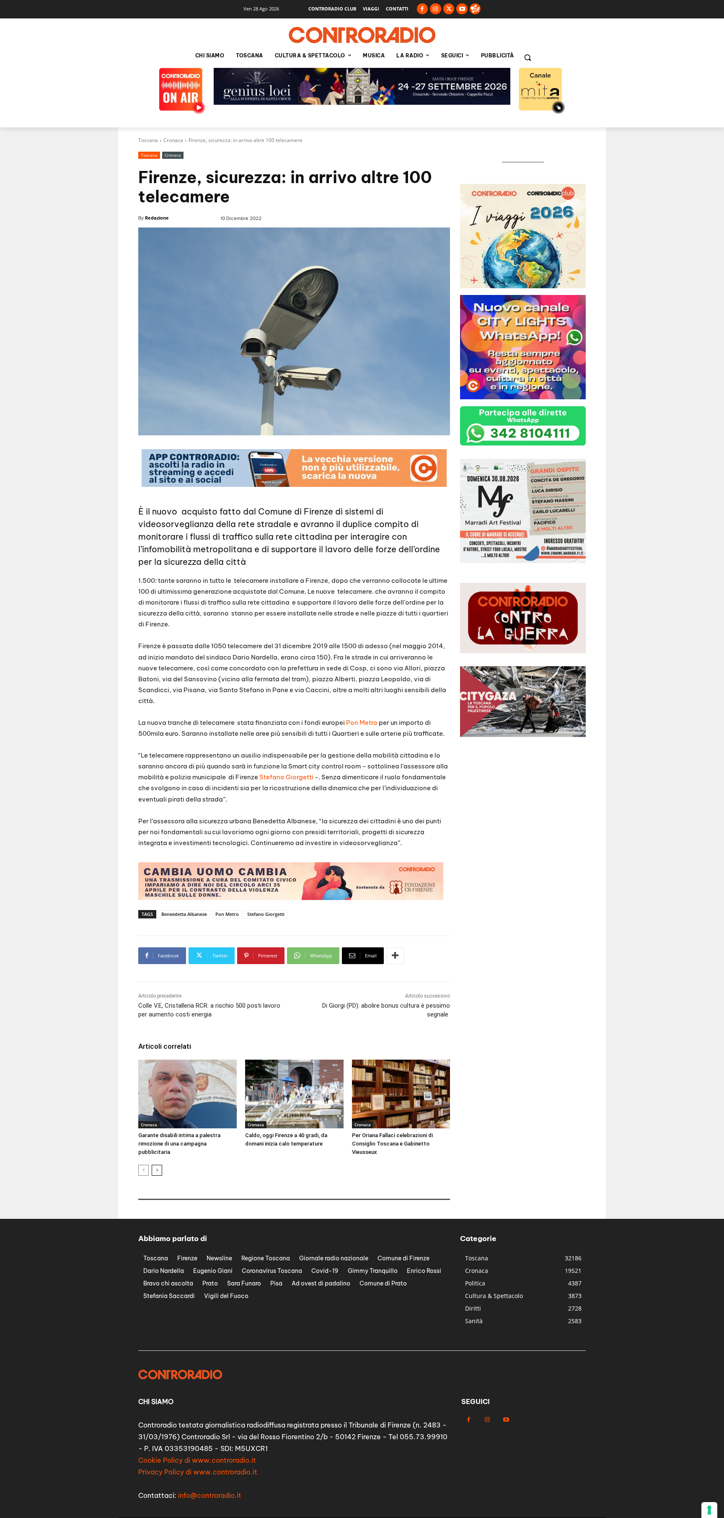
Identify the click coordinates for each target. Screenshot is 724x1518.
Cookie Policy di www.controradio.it (197, 1460)
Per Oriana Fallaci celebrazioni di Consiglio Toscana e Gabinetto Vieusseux (392, 1143)
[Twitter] (449, 9)
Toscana (148, 140)
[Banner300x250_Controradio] (523, 561)
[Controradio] (362, 35)
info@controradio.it (209, 1495)
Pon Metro (362, 723)
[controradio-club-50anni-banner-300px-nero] (523, 286)
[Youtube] (462, 9)
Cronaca (173, 140)
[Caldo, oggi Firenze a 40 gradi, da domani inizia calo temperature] (294, 1094)
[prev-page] (143, 1170)
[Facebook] (422, 9)
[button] (527, 57)
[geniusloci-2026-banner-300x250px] (523, 397)
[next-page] (157, 1170)
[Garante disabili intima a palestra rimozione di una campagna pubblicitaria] (187, 1094)
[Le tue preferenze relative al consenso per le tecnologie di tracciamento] (709, 1510)
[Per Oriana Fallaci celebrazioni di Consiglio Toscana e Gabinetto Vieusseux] (401, 1094)
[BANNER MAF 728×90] (294, 485)
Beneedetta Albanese (184, 914)
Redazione (157, 218)
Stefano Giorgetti (285, 777)
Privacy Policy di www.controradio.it (197, 1472)
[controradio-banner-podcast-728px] (362, 102)
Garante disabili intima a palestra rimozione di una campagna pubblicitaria (179, 1143)
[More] (395, 955)
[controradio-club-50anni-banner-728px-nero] (290, 898)
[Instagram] (435, 9)
